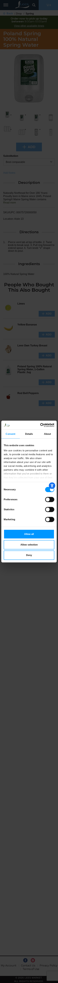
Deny (29, 555)
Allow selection (29, 544)
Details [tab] (29, 434)
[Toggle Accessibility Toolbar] (52, 485)
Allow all (29, 534)
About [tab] (47, 434)
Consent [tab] (10, 434)
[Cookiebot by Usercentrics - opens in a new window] (41, 425)
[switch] (49, 499)
